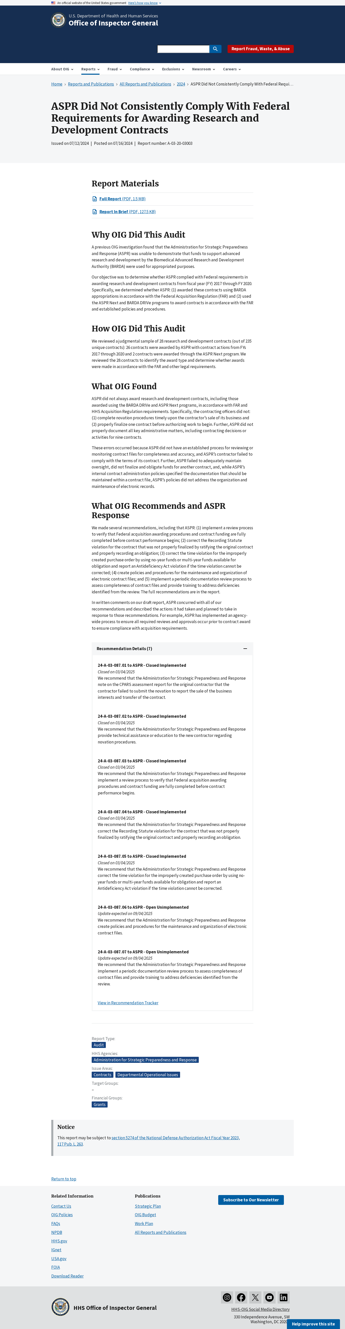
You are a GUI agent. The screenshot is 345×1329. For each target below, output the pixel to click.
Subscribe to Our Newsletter (251, 1200)
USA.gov (58, 1258)
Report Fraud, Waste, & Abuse (261, 48)
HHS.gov (59, 1241)
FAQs (55, 1223)
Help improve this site (313, 1324)
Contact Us (61, 1206)
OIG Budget (145, 1214)
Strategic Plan (148, 1206)
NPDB (56, 1232)
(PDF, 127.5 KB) (128, 211)
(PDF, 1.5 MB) (123, 199)
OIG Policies (62, 1214)
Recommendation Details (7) (124, 648)
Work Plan (144, 1223)
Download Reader (67, 1276)
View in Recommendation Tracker (128, 1003)
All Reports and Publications (160, 1232)
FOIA (55, 1267)
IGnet (56, 1250)
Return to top (63, 1179)
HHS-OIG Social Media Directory (260, 1309)
